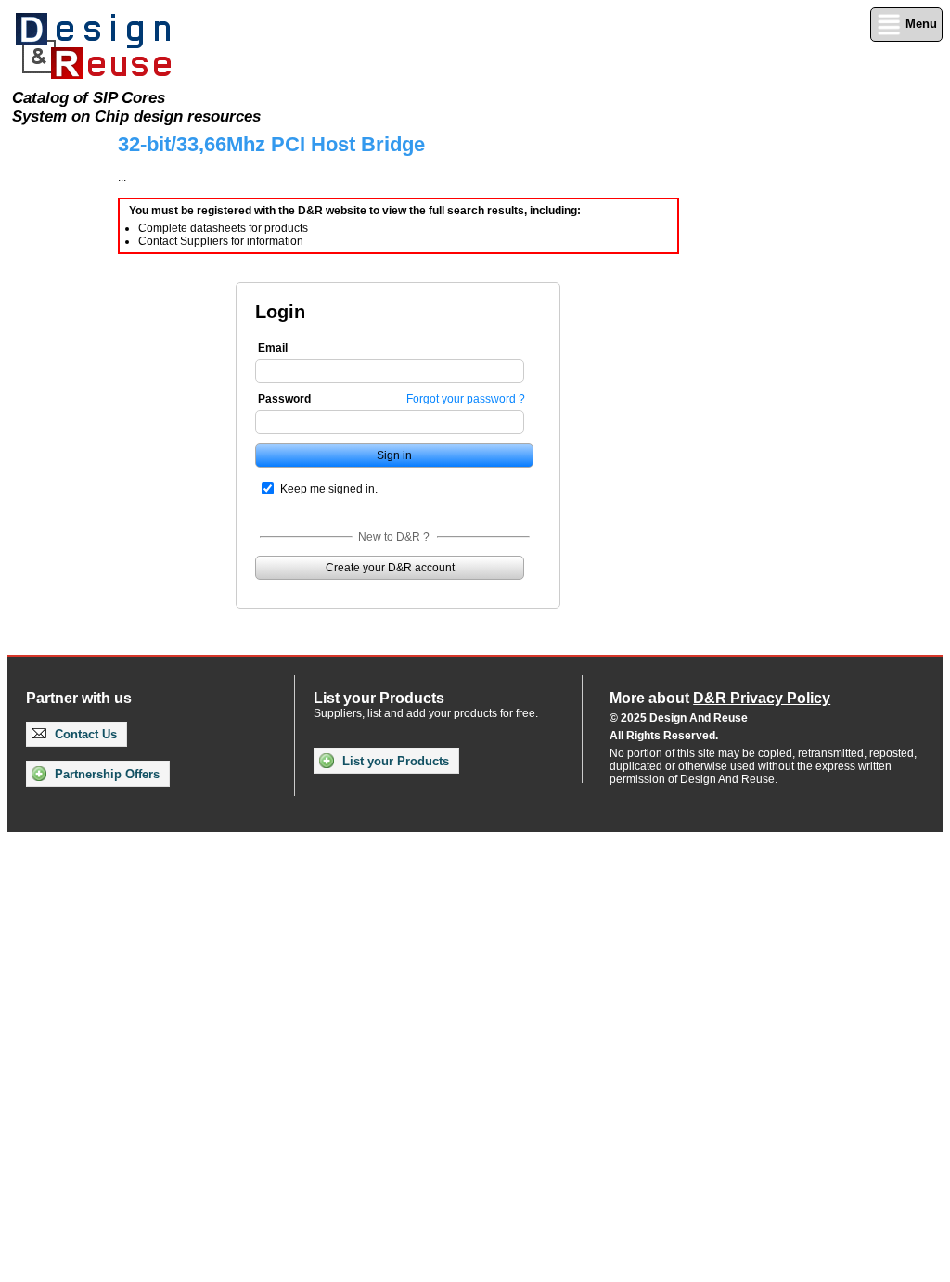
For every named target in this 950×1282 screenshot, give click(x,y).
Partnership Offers (105, 774)
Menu (919, 24)
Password (284, 398)
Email (273, 347)
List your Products (394, 761)
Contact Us (84, 734)
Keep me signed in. (329, 488)
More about (720, 698)
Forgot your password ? (465, 398)
